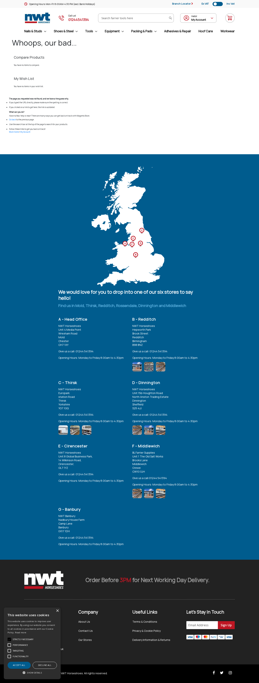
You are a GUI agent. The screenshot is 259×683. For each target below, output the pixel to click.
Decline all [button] (44, 665)
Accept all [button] (19, 665)
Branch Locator (181, 3)
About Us (84, 621)
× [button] (57, 610)
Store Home (14, 132)
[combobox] (136, 18)
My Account (25, 132)
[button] (32, 672)
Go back (12, 119)
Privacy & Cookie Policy (146, 631)
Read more (20, 632)
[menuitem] (36, 31)
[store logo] (37, 18)
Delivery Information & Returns (151, 640)
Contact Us (85, 631)
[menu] (129, 31)
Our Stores (85, 640)
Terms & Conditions (144, 621)
